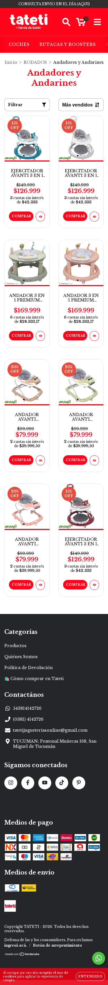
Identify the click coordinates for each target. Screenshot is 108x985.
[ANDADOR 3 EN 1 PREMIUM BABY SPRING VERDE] (40, 336)
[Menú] (97, 22)
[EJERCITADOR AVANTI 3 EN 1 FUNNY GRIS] (94, 216)
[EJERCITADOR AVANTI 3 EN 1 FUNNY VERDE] (40, 216)
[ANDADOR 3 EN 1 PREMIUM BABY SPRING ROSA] (94, 336)
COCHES (19, 44)
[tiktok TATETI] (61, 782)
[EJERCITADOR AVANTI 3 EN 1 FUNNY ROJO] (94, 585)
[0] (81, 23)
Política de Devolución (28, 667)
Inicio (11, 62)
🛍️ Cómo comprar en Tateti (34, 678)
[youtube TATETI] (44, 782)
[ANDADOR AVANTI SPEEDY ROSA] (40, 585)
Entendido (90, 976)
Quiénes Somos (21, 656)
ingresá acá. (15, 945)
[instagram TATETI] (10, 782)
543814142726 (27, 708)
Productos (15, 645)
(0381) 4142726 (28, 719)
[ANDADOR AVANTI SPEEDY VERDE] (94, 460)
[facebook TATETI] (27, 782)
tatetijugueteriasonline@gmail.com (50, 730)
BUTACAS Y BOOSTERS (67, 44)
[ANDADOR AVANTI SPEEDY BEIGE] (40, 460)
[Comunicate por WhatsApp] (98, 958)
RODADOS (35, 62)
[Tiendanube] (22, 955)
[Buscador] (66, 22)
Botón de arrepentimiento (57, 945)
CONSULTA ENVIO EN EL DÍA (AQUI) (54, 4)
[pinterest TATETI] (78, 782)
